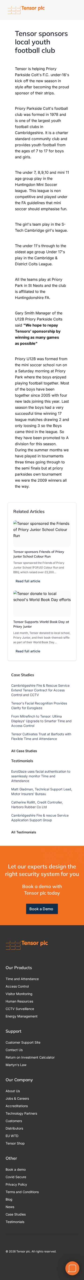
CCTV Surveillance (20, 1009)
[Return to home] (26, 10)
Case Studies (16, 1214)
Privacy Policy (16, 1184)
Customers (14, 1121)
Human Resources (19, 1001)
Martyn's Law (16, 1065)
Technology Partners (21, 1113)
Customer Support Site (23, 1042)
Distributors (14, 1128)
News (10, 1207)
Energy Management (22, 1016)
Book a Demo (41, 909)
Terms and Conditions (22, 1192)
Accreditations (17, 1106)
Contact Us (14, 1050)
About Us (13, 1091)
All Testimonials (23, 832)
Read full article (28, 581)
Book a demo (16, 1169)
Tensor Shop (15, 1143)
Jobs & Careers (17, 1098)
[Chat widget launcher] (72, 1268)
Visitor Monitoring (19, 994)
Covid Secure (16, 1177)
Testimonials (15, 1222)
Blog (9, 1199)
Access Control (17, 986)
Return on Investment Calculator (30, 1057)
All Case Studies (24, 751)
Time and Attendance (22, 979)
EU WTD (12, 1136)
